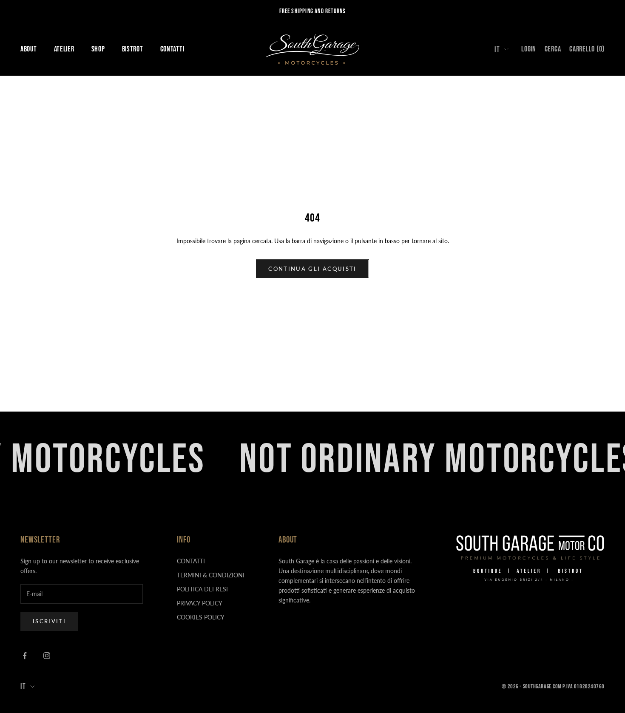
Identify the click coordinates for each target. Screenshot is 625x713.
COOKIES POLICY (200, 617)
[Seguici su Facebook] (24, 655)
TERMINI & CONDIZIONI (210, 575)
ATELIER (64, 49)
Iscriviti (49, 621)
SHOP (98, 49)
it (497, 49)
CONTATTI (172, 49)
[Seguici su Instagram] (47, 655)
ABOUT (28, 49)
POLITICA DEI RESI (202, 589)
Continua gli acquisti (312, 268)
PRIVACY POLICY (199, 603)
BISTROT (132, 49)
